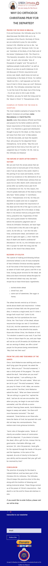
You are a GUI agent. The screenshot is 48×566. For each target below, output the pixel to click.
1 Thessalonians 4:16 (30, 99)
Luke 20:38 (30, 93)
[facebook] (8, 512)
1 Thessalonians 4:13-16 (20, 198)
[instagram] (10, 512)
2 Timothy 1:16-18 (25, 150)
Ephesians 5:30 (21, 54)
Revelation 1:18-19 (14, 243)
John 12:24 (29, 314)
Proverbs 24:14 (26, 341)
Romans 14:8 (27, 48)
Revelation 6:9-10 (16, 189)
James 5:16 (11, 45)
